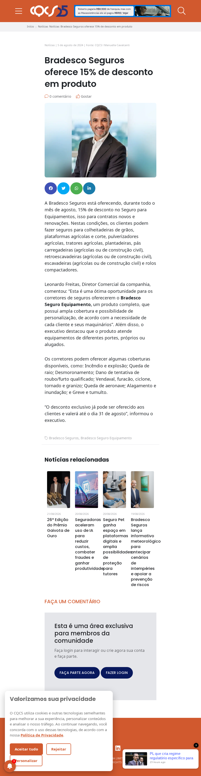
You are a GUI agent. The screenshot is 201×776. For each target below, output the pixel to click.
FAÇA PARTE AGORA (77, 672)
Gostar (86, 96)
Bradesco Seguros (64, 438)
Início (30, 26)
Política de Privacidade (42, 735)
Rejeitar (58, 749)
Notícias (43, 26)
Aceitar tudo (26, 749)
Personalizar (26, 760)
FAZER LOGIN (117, 672)
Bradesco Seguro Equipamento (106, 438)
